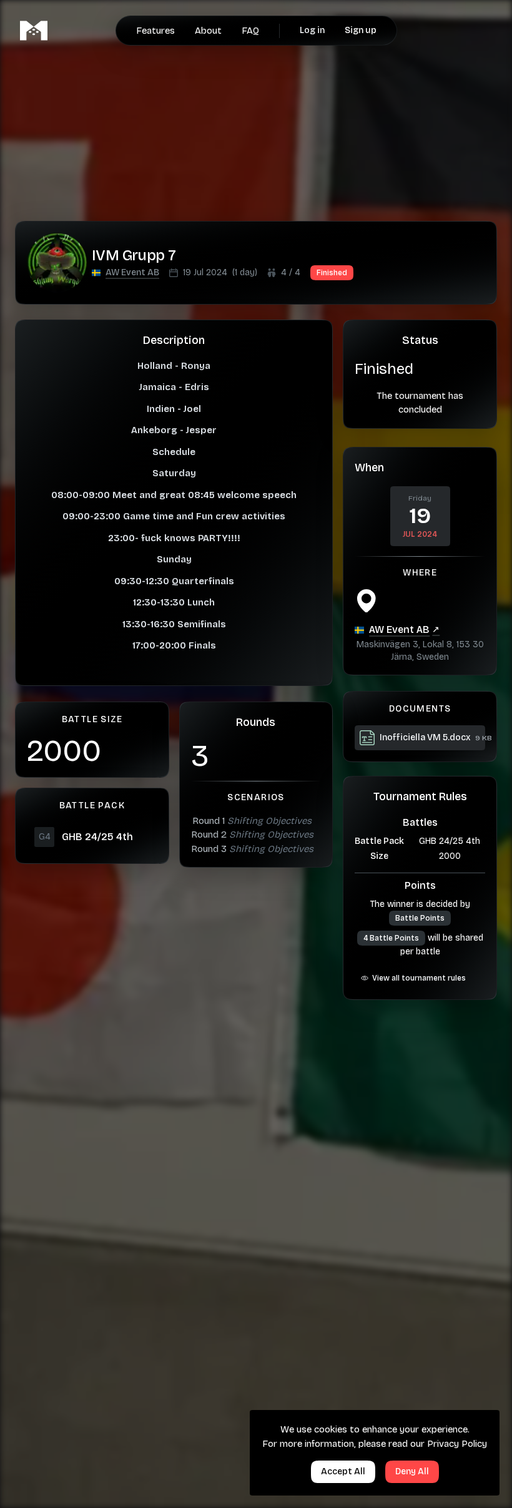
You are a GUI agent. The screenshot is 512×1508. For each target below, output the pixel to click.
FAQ (250, 30)
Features (155, 30)
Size (379, 856)
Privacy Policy (457, 1443)
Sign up (361, 30)
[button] (132, 273)
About (208, 30)
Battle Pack (379, 841)
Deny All (412, 1471)
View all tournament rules (419, 978)
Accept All (343, 1471)
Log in (312, 30)
